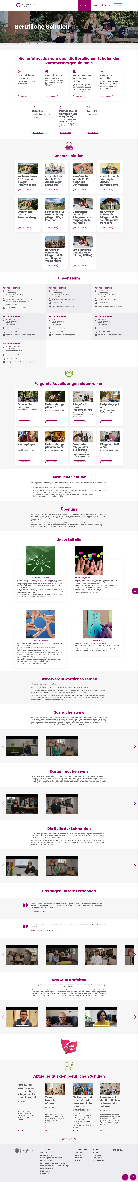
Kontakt (96, 1152)
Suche (107, 5)
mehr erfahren (24, 97)
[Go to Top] (133, 1177)
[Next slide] (135, 746)
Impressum (97, 1155)
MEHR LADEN (67, 1139)
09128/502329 (103, 303)
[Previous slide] (3, 746)
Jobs (96, 5)
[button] (28, 168)
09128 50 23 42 (11, 304)
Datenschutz (97, 1158)
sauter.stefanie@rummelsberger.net (111, 306)
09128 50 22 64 (57, 331)
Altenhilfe (43, 1152)
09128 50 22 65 (11, 331)
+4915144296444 (104, 331)
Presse (77, 1160)
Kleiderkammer (45, 1171)
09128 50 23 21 (57, 303)
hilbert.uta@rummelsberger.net (63, 306)
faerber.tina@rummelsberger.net (110, 335)
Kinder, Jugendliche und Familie (51, 1158)
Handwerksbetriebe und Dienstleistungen (54, 1166)
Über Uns (78, 1158)
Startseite (18, 44)
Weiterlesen (22, 1131)
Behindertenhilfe (46, 1155)
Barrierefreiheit (98, 1160)
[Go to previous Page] (125, 1177)
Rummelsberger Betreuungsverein (52, 1163)
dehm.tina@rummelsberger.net (17, 308)
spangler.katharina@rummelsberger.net (20, 362)
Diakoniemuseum (46, 1168)
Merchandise (45, 1174)
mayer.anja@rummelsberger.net (63, 335)
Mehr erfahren (24, 189)
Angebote (25, 44)
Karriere (78, 1155)
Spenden (85, 5)
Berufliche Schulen (46, 1160)
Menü (119, 5)
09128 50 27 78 (11, 358)
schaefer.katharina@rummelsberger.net (20, 335)
